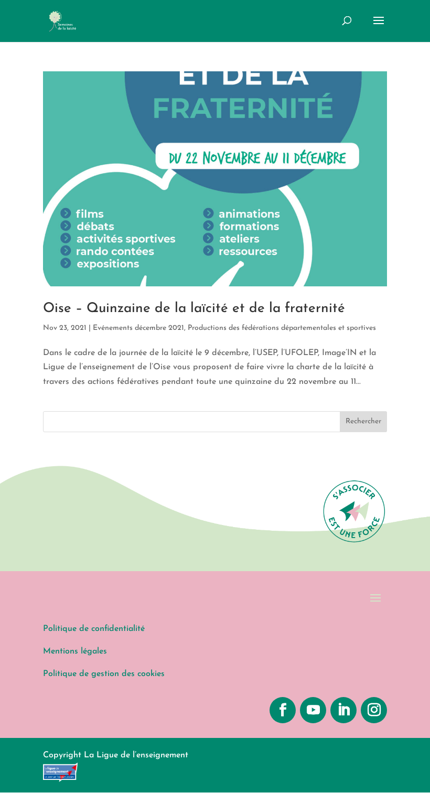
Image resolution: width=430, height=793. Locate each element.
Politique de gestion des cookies (104, 674)
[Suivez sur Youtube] (313, 710)
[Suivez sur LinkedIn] (343, 710)
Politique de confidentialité (94, 629)
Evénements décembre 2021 (138, 328)
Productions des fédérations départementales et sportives (282, 328)
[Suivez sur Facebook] (283, 710)
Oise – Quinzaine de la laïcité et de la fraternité (194, 309)
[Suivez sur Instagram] (374, 710)
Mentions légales (75, 651)
